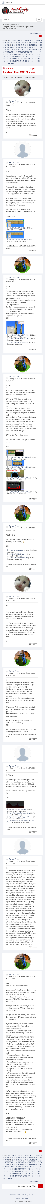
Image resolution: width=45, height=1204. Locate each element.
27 (19, 43)
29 (23, 43)
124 (19, 56)
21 (6, 43)
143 (4, 61)
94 (8, 52)
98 (17, 52)
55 (41, 45)
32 (30, 43)
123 (16, 56)
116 (32, 54)
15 (32, 40)
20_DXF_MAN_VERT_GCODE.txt (18, 343)
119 (4, 56)
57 (6, 47)
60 (12, 47)
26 (17, 43)
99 (19, 52)
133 (10, 59)
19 (41, 40)
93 (6, 52)
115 (28, 54)
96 (12, 52)
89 (36, 50)
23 (10, 43)
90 (38, 50)
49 (27, 45)
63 (19, 47)
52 (34, 45)
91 (41, 50)
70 (34, 47)
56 (3, 47)
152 (32, 61)
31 (27, 43)
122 (13, 56)
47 (23, 45)
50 (30, 45)
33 (32, 43)
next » (40, 33)
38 (3, 45)
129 (35, 56)
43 (14, 45)
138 (25, 59)
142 (38, 59)
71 (36, 47)
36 (38, 43)
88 (34, 50)
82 (21, 50)
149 (22, 61)
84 (25, 50)
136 (19, 59)
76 (8, 50)
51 (32, 45)
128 (32, 56)
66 (25, 47)
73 (41, 47)
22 (8, 43)
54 (38, 45)
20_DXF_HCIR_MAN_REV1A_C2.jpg (19, 478)
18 (39, 40)
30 (25, 43)
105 (37, 52)
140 (32, 59)
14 (30, 40)
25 (14, 43)
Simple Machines (30, 1195)
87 (32, 50)
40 (8, 45)
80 (17, 50)
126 (25, 56)
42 (12, 45)
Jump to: (21, 1186)
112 (19, 54)
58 (8, 47)
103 (30, 52)
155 (4, 63)
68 (30, 47)
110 (13, 54)
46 (21, 45)
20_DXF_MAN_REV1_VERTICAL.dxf (19, 339)
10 (21, 40)
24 (12, 43)
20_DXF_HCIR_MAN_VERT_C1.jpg (18, 335)
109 (10, 54)
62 (17, 47)
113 (22, 54)
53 (36, 45)
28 (21, 43)
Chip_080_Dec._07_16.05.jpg (17, 239)
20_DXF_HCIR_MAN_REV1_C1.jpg (18, 457)
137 (22, 59)
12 (26, 40)
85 (27, 50)
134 (13, 59)
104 (34, 52)
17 (37, 40)
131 (4, 59)
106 (40, 52)
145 (10, 61)
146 (13, 61)
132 (7, 59)
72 (38, 47)
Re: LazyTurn (14, 101)
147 (16, 61)
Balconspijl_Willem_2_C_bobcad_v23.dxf (21, 821)
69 (32, 47)
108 (7, 54)
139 (28, 59)
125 (22, 56)
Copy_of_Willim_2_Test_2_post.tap (19, 813)
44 (17, 45)
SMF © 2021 (20, 1195)
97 (14, 52)
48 (25, 45)
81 (19, 50)
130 (38, 56)
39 (6, 45)
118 (38, 54)
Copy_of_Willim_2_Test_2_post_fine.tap (20, 817)
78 (12, 50)
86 (30, 50)
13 (28, 40)
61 (14, 47)
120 (7, 56)
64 (21, 47)
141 (35, 59)
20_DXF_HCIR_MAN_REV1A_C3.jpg (19, 492)
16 (35, 40)
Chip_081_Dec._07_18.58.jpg (17, 809)
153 (35, 61)
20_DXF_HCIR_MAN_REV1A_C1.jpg (19, 467)
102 (27, 52)
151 (28, 61)
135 (16, 59)
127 (28, 56)
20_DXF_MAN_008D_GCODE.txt (18, 558)
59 (10, 47)
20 (3, 43)
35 (36, 43)
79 (14, 50)
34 (34, 43)
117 (35, 54)
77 (10, 50)
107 (4, 54)
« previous (34, 33)
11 (24, 40)
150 (25, 61)
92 (3, 52)
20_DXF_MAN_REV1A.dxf (16, 554)
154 (38, 61)
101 (24, 52)
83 (23, 50)
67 (27, 47)
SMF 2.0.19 (13, 1195)
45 (19, 45)
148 (19, 61)
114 (25, 54)
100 (21, 52)
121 (10, 56)
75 (6, 50)
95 (10, 52)
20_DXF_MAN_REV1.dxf (15, 550)
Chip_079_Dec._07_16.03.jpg (17, 228)
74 (3, 50)
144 (7, 61)
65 (23, 47)
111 (16, 54)
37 (41, 43)
